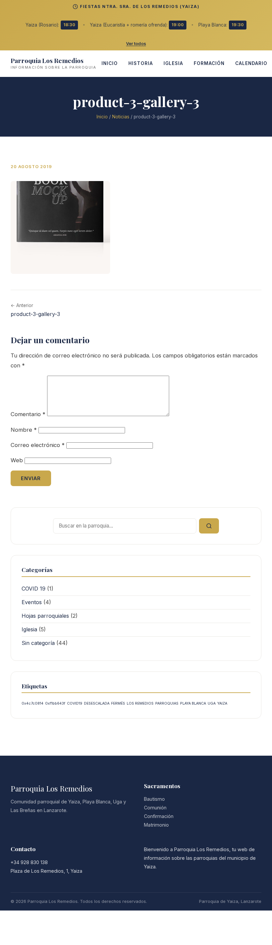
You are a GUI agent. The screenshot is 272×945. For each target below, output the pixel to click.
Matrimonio (156, 825)
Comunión (155, 807)
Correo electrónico (38, 445)
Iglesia (29, 629)
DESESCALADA (96, 703)
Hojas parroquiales (45, 615)
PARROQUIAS (166, 703)
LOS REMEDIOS (140, 703)
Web (17, 460)
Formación (209, 63)
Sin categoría (38, 643)
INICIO (110, 63)
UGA (212, 703)
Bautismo (154, 799)
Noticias (120, 116)
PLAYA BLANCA (193, 703)
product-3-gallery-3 (35, 314)
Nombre (24, 429)
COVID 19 (33, 588)
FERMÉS (118, 703)
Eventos (32, 602)
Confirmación (158, 816)
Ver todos (136, 43)
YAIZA (222, 703)
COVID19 (74, 703)
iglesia (173, 63)
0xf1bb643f (55, 703)
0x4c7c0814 (32, 703)
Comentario (28, 414)
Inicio (102, 116)
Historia (140, 63)
